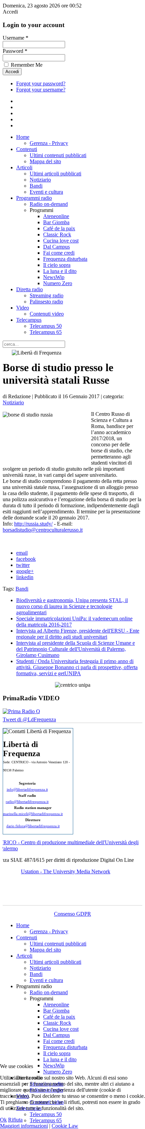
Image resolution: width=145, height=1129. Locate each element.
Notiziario (40, 180)
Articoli (24, 167)
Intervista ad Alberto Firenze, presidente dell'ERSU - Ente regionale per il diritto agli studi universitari (77, 634)
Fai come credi (59, 253)
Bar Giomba (56, 222)
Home (22, 137)
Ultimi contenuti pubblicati (58, 155)
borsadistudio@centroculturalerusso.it (43, 530)
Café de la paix (59, 228)
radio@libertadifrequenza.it (27, 802)
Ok (3, 1120)
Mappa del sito (45, 161)
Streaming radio (46, 295)
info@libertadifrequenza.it (27, 789)
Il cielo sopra (56, 265)
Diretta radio (29, 289)
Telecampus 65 (46, 332)
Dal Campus (56, 247)
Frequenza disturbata (65, 259)
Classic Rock (57, 234)
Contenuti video (47, 314)
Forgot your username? (40, 89)
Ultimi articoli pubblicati (55, 173)
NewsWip (53, 277)
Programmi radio (34, 198)
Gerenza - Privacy (49, 143)
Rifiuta (15, 1120)
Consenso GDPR (72, 914)
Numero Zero (57, 283)
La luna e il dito (60, 271)
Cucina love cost (61, 240)
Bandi (36, 186)
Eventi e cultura (46, 192)
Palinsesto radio (46, 301)
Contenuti (26, 149)
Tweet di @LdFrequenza (29, 719)
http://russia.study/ (33, 524)
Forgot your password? (40, 83)
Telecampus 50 (46, 326)
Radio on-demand (49, 204)
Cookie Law (65, 1126)
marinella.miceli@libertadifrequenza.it (33, 814)
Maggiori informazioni (24, 1126)
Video (22, 308)
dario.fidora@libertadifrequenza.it (33, 826)
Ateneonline (56, 216)
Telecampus (28, 320)
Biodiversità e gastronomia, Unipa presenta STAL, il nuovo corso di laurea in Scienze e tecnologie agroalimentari (72, 606)
